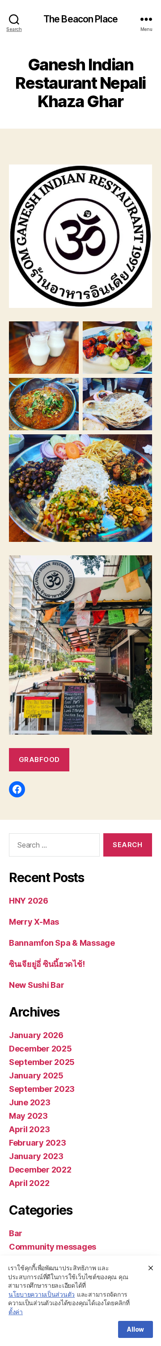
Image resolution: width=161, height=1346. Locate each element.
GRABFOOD (39, 759)
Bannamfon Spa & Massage (62, 943)
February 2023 (37, 1142)
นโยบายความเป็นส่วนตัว (41, 1294)
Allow (135, 1329)
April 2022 (29, 1183)
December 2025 (40, 1048)
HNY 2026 (28, 900)
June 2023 (30, 1102)
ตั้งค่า (15, 1312)
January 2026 (36, 1035)
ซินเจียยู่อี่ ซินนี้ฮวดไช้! (47, 964)
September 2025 (42, 1062)
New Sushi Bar (36, 985)
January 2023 (36, 1156)
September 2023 (42, 1089)
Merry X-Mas (34, 921)
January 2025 (36, 1075)
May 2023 (28, 1116)
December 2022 (40, 1169)
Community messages (52, 1246)
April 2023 (29, 1129)
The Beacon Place (80, 19)
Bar (15, 1233)
